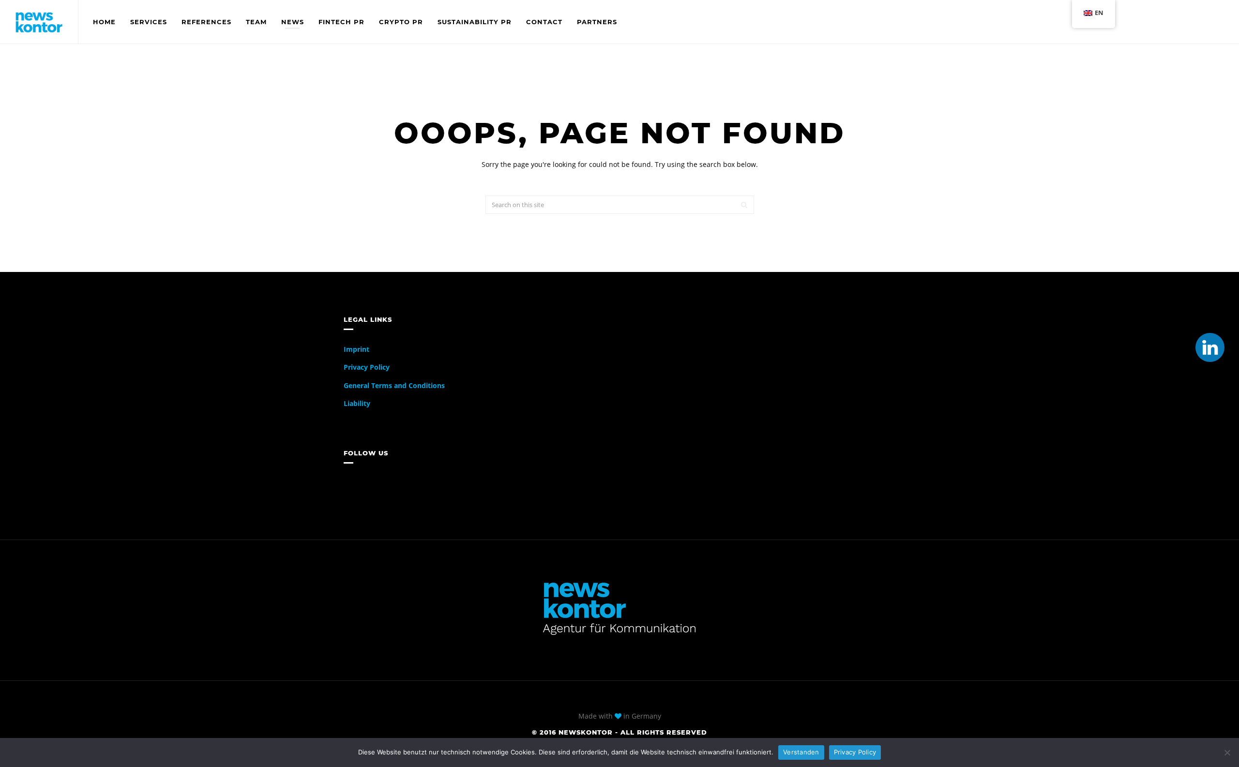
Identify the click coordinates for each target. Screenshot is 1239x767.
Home (104, 22)
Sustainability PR (475, 22)
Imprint (356, 349)
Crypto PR (401, 22)
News (292, 22)
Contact (544, 22)
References (206, 22)
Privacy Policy (367, 367)
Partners (597, 22)
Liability (357, 403)
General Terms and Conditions (394, 385)
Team (256, 22)
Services (148, 22)
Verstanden (801, 752)
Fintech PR (341, 22)
